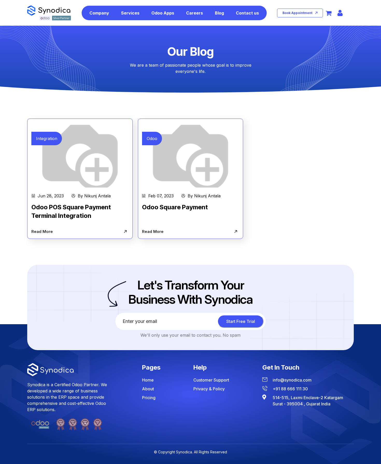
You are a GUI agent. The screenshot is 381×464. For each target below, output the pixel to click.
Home (148, 380)
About (148, 388)
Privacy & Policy (209, 388)
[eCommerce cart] (329, 13)
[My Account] (340, 13)
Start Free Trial (240, 321)
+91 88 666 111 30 (290, 388)
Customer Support (211, 380)
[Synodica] (49, 12)
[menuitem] (99, 13)
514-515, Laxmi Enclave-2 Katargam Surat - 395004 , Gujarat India (308, 400)
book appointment (297, 13)
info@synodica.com (292, 380)
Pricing (149, 397)
